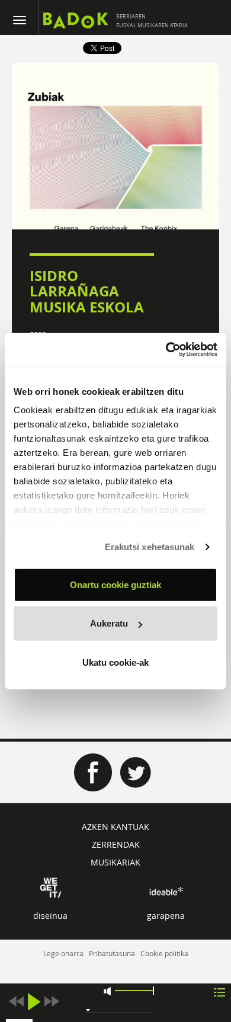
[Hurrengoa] (51, 1001)
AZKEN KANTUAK (115, 826)
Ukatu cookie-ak (115, 662)
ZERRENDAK (116, 844)
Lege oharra (63, 953)
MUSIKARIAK (115, 862)
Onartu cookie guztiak (115, 584)
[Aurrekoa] (16, 1001)
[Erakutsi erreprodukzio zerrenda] (219, 991)
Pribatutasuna (112, 953)
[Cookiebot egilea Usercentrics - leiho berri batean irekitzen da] (166, 349)
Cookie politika (164, 953)
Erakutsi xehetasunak (150, 547)
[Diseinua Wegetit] (50, 886)
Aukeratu (109, 623)
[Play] (34, 1001)
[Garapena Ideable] (166, 891)
